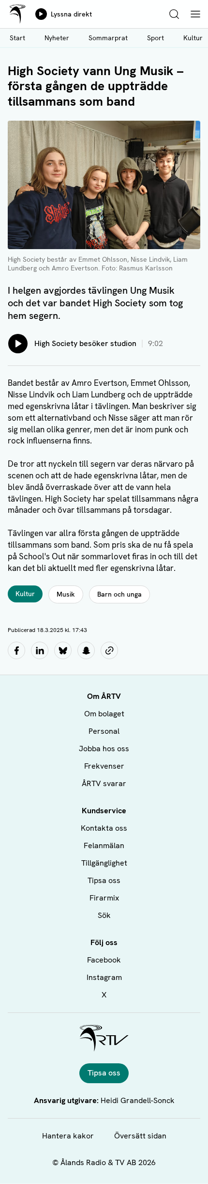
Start (17, 37)
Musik (66, 594)
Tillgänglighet (104, 863)
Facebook (104, 960)
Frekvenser (104, 766)
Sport (155, 37)
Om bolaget (104, 714)
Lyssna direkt (71, 14)
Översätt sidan (140, 1136)
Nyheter (57, 37)
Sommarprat (108, 37)
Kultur (25, 593)
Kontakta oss (104, 828)
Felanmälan (104, 845)
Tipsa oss (104, 880)
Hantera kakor (68, 1136)
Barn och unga (119, 594)
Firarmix (104, 898)
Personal (104, 731)
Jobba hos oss (104, 748)
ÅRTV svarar (104, 783)
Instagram (104, 977)
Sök (104, 915)
